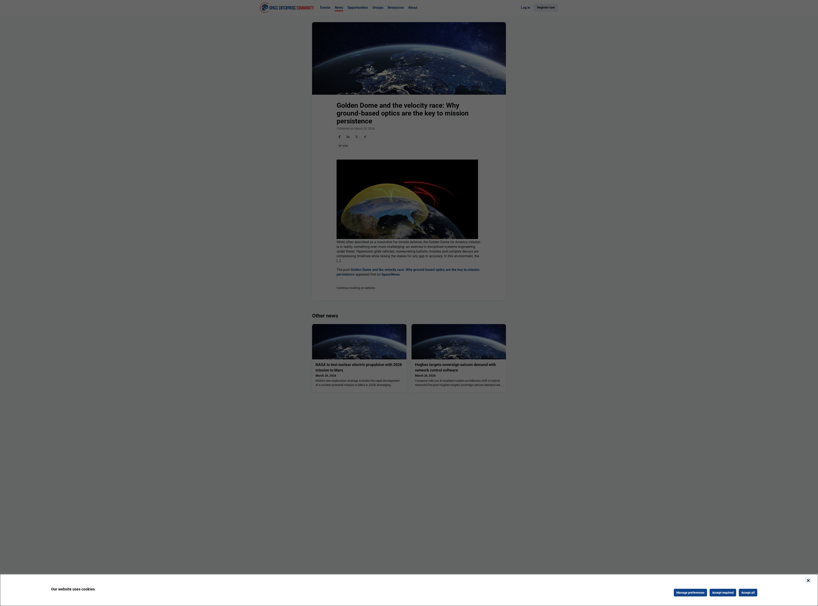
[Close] (808, 580)
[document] (409, 590)
